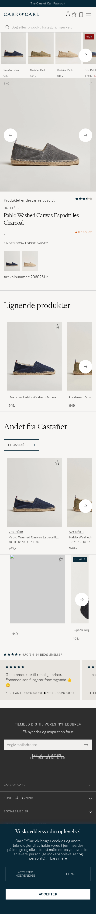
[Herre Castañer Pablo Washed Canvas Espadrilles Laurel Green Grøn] (41, 48)
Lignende (37, 305)
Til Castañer (18, 445)
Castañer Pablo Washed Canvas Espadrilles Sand (66, 70)
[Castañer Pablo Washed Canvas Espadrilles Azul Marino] (13, 67)
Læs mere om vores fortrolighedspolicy (48, 756)
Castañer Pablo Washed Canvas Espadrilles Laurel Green (39, 70)
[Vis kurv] (81, 14)
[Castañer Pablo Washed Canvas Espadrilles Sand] (68, 67)
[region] (48, 680)
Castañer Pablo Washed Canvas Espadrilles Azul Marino (11, 70)
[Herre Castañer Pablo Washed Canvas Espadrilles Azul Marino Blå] (13, 48)
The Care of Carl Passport (48, 3)
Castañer (12, 208)
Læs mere (58, 858)
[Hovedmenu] (88, 14)
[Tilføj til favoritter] (56, 327)
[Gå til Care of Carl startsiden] (21, 14)
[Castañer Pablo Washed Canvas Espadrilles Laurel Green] (41, 67)
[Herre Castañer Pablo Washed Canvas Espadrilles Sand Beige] (68, 48)
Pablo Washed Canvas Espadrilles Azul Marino (34, 537)
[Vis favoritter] (74, 14)
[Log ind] (68, 14)
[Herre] (37, 589)
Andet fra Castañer (36, 426)
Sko (6, 83)
